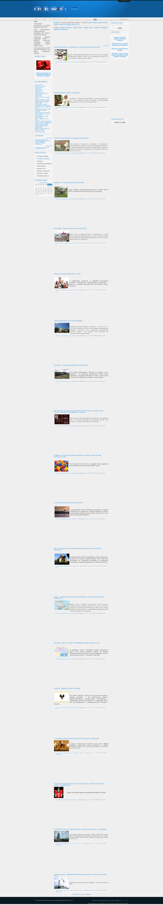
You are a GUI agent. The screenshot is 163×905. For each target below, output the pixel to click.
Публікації (39, 135)
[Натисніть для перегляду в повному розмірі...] (58, 797)
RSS (62, 19)
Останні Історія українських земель (63, 62)
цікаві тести (75, 24)
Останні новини (41, 81)
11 (38, 189)
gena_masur (80, 843)
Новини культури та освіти (41, 93)
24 (36, 193)
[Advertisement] (119, 88)
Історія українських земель (41, 116)
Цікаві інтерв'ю (38, 115)
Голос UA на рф (124, 900)
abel (76, 153)
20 (43, 191)
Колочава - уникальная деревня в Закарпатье (71, 365)
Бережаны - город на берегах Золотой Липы (70, 228)
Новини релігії (38, 94)
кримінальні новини (60, 29)
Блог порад (115, 32)
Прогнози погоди (39, 87)
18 (38, 191)
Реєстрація (48, 19)
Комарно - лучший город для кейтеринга (69, 182)
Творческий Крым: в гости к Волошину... (68, 321)
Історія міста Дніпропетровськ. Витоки (68, 502)
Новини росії (38, 88)
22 (48, 191)
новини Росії (77, 27)
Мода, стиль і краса (39, 130)
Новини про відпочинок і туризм (42, 109)
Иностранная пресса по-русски (42, 113)
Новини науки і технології (41, 104)
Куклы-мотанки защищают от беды (67, 274)
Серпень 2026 (43, 182)
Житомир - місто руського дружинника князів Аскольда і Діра (77, 643)
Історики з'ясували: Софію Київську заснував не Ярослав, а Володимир (80, 829)
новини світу (88, 27)
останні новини (92, 22)
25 (38, 193)
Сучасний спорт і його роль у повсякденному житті (42, 148)
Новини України (39, 84)
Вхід (56, 19)
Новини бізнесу (38, 127)
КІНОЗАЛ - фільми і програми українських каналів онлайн (42, 124)
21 (46, 191)
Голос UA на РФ (92, 62)
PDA (67, 19)
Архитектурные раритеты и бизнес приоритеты (71, 138)
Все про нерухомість (40, 131)
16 (51, 189)
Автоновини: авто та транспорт (42, 105)
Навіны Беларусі (39, 89)
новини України (65, 27)
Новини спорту (38, 95)
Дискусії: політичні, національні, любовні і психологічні (42, 129)
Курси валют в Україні (40, 86)
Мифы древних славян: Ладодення (66, 92)
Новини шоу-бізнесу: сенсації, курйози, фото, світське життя (42, 100)
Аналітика (49, 138)
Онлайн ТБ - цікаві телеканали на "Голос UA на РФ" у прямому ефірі (43, 122)
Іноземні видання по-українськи (42, 112)
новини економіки (100, 27)
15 (48, 189)
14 (46, 189)
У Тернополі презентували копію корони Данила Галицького (76, 738)
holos (77, 799)
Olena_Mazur (80, 753)
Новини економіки (39, 92)
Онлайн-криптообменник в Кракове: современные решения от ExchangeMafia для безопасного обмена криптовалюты (43, 142)
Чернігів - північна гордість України (67, 688)
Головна (39, 19)
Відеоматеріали (38, 117)
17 (36, 191)
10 (36, 189)
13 (43, 189)
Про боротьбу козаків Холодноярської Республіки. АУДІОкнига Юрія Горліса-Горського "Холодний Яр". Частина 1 (78, 411)
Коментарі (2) (103, 799)
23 (51, 191)
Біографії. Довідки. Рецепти (41, 125)
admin (77, 62)
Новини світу (38, 91)
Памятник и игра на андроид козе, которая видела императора (77, 47)
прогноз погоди (65, 24)
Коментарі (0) (103, 153)
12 (41, 189)
